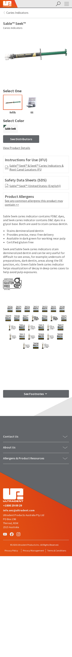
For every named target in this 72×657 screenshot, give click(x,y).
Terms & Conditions (56, 550)
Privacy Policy (11, 550)
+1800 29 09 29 (12, 505)
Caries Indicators (17, 13)
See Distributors (21, 139)
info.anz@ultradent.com (19, 510)
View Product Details (16, 148)
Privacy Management (33, 550)
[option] (12, 105)
